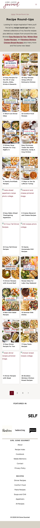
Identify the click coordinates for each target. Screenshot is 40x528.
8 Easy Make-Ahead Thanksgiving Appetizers (10, 215)
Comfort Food (20, 485)
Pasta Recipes (20, 490)
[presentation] (10, 64)
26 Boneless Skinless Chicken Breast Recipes (27, 378)
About (20, 445)
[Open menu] (36, 4)
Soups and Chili (20, 494)
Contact (20, 463)
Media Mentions (20, 459)
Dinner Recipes (20, 480)
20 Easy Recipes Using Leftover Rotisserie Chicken (28, 80)
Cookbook (20, 454)
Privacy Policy (20, 468)
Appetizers (20, 499)
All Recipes (20, 504)
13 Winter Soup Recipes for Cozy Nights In (9, 147)
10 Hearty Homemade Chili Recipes (27, 249)
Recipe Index (20, 449)
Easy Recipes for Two (18, 37)
